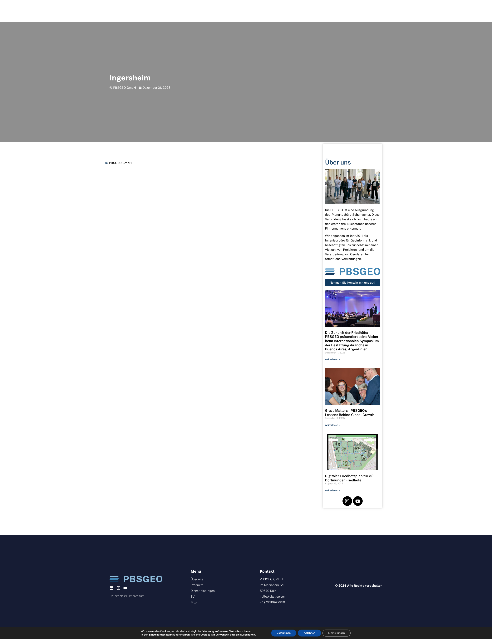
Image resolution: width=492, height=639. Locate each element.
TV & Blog (312, 11)
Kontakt (349, 11)
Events (277, 11)
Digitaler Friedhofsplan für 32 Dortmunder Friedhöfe (349, 478)
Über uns (164, 11)
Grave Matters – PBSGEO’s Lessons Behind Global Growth (349, 412)
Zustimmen (284, 633)
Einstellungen (157, 634)
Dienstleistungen (237, 11)
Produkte (195, 11)
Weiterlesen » (332, 359)
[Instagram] (347, 501)
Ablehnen (309, 633)
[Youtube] (358, 501)
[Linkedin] (111, 588)
